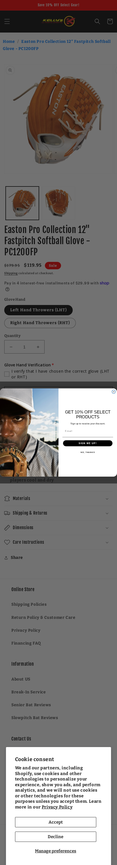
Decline (55, 836)
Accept (56, 822)
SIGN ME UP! (88, 443)
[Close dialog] (114, 392)
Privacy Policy (57, 807)
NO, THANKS (88, 452)
